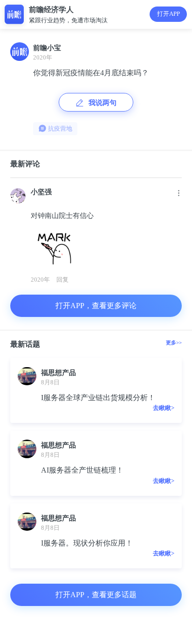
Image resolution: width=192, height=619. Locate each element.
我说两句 (103, 102)
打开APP (168, 13)
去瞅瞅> (163, 407)
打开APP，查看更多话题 (96, 594)
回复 (62, 279)
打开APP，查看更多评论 (96, 305)
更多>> (174, 342)
